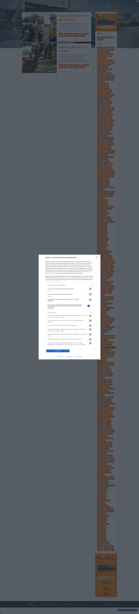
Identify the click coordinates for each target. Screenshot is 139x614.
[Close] (97, 257)
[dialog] (69, 307)
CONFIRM (58, 350)
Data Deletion (60, 356)
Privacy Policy (78, 356)
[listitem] (69, 285)
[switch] (89, 289)
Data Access (69, 356)
